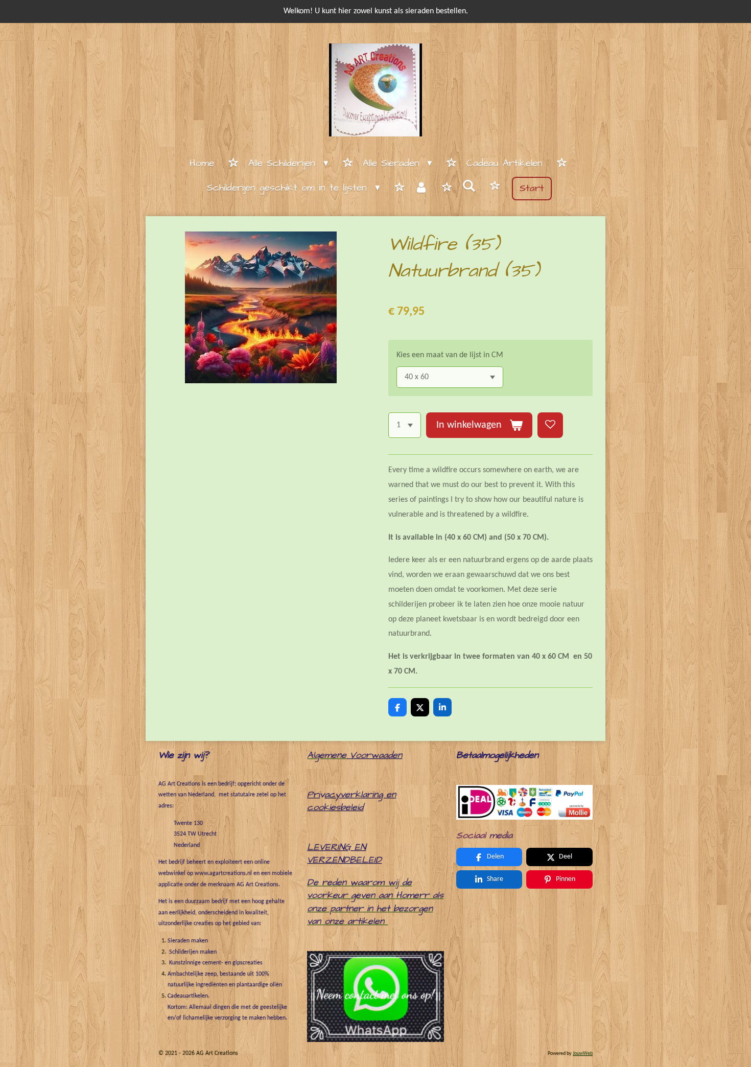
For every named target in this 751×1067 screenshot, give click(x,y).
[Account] (421, 188)
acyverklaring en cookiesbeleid (351, 801)
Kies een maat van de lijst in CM (449, 355)
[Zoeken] (468, 186)
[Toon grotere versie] (524, 802)
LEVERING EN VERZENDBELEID (344, 854)
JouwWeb (583, 1053)
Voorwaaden (376, 755)
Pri (313, 794)
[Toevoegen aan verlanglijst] (550, 425)
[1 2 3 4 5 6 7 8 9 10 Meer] (404, 425)
